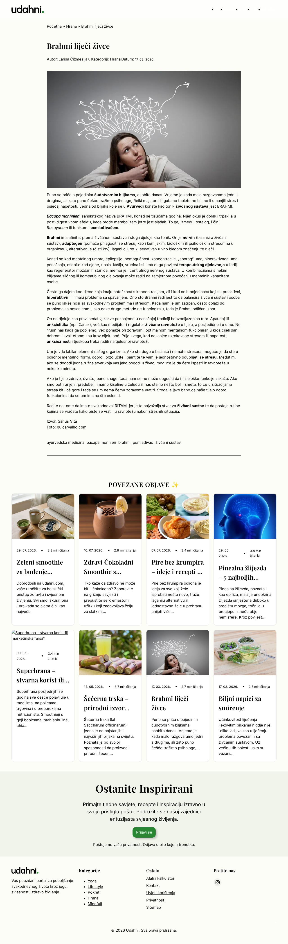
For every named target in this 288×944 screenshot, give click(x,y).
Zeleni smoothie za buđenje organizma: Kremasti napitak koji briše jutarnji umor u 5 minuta (42, 567)
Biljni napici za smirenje (240, 703)
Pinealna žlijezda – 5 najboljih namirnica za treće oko (242, 573)
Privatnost (155, 900)
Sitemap (153, 907)
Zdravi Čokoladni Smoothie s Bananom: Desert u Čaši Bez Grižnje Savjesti (110, 567)
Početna (54, 26)
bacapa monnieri (101, 442)
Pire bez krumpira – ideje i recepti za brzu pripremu (177, 567)
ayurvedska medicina (65, 442)
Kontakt (153, 885)
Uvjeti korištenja (160, 892)
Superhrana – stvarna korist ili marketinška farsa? (40, 675)
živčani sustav (168, 442)
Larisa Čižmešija (72, 59)
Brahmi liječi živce (170, 703)
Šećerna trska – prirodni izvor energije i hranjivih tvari (106, 703)
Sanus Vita (67, 421)
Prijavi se (144, 832)
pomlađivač (143, 442)
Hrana (71, 26)
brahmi (124, 442)
